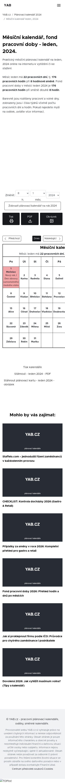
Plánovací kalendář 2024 (28, 15)
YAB (7, 5)
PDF (29, 217)
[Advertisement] (32, 156)
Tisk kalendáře (32, 367)
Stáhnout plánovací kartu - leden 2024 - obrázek (29, 382)
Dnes (37, 238)
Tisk (11, 217)
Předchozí (13, 238)
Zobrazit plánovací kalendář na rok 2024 (32, 206)
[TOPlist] (6, 781)
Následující (51, 238)
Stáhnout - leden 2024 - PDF (32, 374)
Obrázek (51, 217)
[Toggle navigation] (61, 5)
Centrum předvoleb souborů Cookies (32, 769)
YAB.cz (6, 15)
